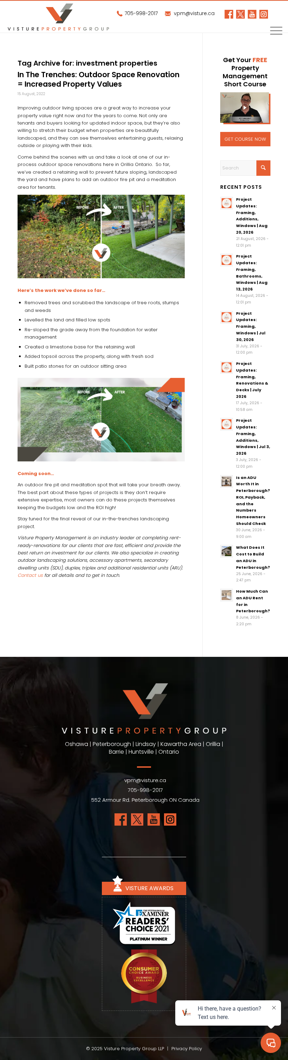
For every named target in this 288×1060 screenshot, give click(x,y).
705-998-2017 (140, 13)
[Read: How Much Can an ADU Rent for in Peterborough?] (226, 595)
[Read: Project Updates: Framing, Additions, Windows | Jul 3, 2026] (226, 424)
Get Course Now (245, 139)
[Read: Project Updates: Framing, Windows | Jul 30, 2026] (226, 317)
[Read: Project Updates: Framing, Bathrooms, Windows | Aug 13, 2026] (226, 260)
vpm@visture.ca (193, 13)
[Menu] (272, 32)
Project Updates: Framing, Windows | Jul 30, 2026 (251, 326)
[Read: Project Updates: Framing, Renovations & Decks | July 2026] (226, 367)
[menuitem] (272, 32)
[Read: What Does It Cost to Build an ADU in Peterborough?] (226, 551)
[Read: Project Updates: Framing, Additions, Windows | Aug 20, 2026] (226, 203)
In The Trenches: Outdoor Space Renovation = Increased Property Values (98, 79)
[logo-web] (58, 17)
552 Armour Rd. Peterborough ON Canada (145, 800)
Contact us (30, 575)
